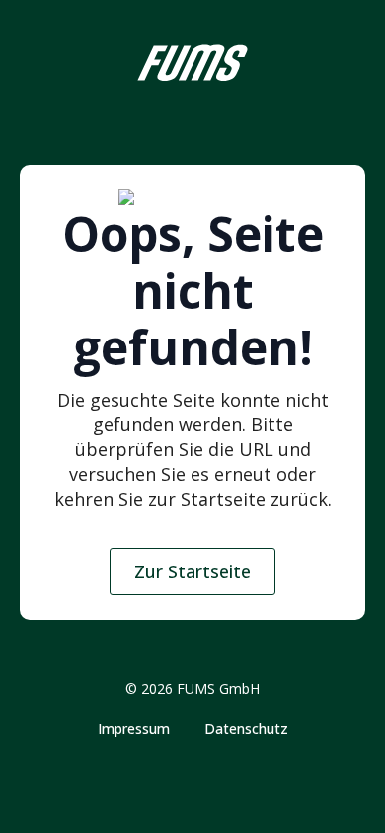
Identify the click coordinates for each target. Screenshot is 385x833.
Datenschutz (246, 729)
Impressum (134, 729)
